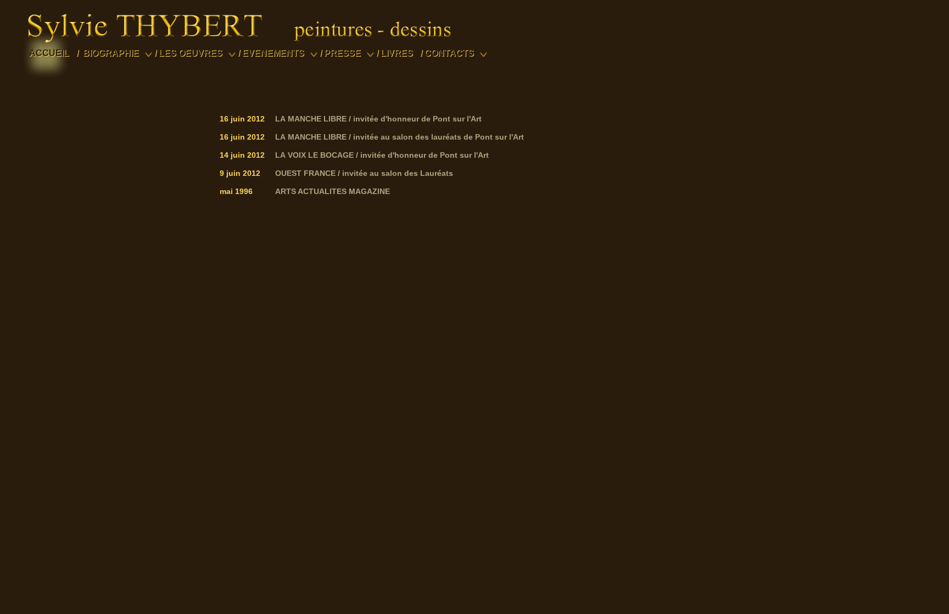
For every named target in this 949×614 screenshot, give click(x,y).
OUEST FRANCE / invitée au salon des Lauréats (364, 173)
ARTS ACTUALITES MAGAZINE (332, 191)
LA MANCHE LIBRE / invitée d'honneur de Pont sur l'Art (378, 118)
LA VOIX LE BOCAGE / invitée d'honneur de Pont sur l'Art (382, 155)
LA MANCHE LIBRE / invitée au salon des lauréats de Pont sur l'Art (399, 136)
